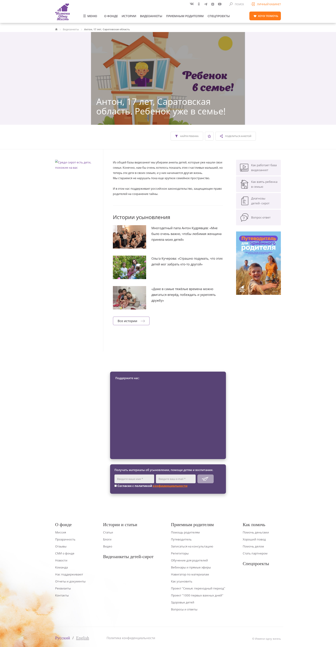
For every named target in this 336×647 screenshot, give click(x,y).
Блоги (107, 539)
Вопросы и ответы (184, 609)
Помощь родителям (185, 532)
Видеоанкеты (151, 16)
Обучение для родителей (189, 560)
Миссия (60, 532)
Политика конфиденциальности (131, 638)
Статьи (108, 532)
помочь (268, 16)
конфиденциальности (170, 486)
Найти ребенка (189, 136)
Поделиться (238, 136)
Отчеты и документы (70, 581)
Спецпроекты (219, 16)
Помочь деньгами (256, 532)
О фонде (111, 16)
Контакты (62, 595)
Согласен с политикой (152, 486)
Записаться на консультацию (192, 546)
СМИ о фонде (64, 553)
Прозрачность (65, 539)
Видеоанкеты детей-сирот (128, 556)
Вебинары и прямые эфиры (191, 567)
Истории (129, 16)
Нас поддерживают (69, 574)
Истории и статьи (120, 524)
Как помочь (254, 524)
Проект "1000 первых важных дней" (197, 595)
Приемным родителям (185, 16)
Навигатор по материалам (190, 574)
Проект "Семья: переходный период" (198, 588)
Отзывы (60, 546)
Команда (61, 567)
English (82, 638)
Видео (107, 546)
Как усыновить (181, 581)
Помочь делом (253, 546)
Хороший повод (254, 539)
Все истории (128, 321)
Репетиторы (180, 553)
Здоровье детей (182, 602)
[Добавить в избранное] (209, 136)
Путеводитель (181, 539)
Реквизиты (63, 588)
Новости (61, 560)
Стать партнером (255, 553)
